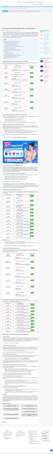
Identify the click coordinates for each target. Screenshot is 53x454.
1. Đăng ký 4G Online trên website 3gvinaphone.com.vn (11, 43)
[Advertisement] (26, 20)
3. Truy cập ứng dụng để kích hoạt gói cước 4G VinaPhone (11, 45)
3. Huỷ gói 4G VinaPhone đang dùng (8, 53)
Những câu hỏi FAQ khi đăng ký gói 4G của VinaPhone (11, 50)
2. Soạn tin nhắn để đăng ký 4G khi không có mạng (10, 44)
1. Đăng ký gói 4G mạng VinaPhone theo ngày (10, 47)
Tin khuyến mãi (35, 4)
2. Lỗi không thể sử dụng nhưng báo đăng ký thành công (11, 57)
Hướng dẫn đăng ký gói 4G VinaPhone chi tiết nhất (11, 42)
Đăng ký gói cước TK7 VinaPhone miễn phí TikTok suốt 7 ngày (47, 48)
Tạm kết (4, 58)
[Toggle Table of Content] (35, 40)
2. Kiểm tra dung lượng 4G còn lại (8, 52)
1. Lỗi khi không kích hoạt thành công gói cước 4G (10, 56)
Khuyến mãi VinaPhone (33, 432)
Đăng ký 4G (20, 2)
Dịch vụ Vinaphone (9, 30)
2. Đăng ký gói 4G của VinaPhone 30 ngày (9, 48)
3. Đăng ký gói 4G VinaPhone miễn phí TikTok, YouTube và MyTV (12, 49)
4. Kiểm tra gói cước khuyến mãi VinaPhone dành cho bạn (11, 54)
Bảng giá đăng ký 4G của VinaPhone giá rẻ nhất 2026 (11, 41)
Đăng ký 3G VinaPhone (21, 432)
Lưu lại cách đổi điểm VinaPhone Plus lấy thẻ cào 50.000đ (47, 35)
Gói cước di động (26, 2)
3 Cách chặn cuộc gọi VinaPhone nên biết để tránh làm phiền (47, 76)
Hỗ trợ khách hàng (39, 2)
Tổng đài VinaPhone (33, 443)
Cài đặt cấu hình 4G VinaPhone (9, 181)
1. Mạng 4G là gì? (6, 51)
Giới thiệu (41, 4)
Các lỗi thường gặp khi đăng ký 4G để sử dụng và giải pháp (12, 55)
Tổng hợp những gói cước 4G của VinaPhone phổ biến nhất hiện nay (13, 46)
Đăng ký (31, 67)
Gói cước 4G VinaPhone (8, 434)
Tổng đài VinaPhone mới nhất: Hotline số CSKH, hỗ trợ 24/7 (47, 67)
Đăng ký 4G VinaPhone (8, 432)
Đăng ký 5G (33, 2)
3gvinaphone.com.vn (7, 36)
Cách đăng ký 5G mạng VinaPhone (10, 245)
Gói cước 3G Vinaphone (21, 434)
